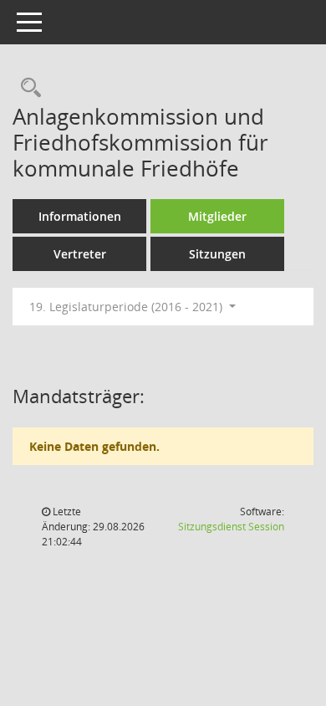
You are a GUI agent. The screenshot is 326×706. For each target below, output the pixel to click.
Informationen (79, 216)
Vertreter (79, 254)
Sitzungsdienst (231, 526)
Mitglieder (217, 216)
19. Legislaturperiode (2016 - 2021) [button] (127, 307)
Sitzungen (217, 254)
